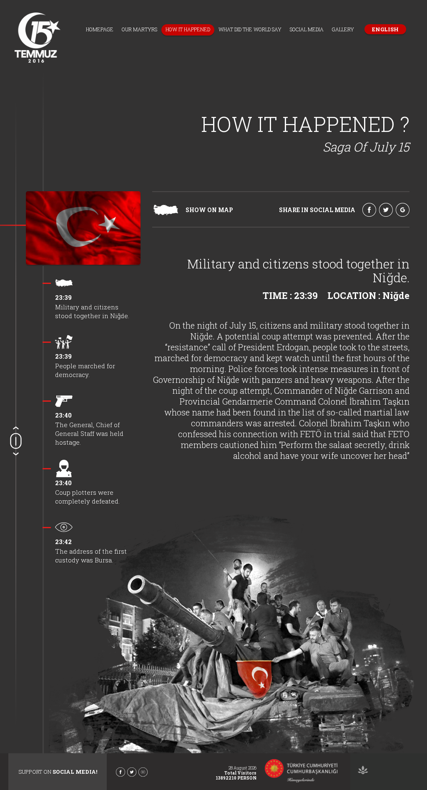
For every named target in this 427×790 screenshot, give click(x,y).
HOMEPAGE (99, 29)
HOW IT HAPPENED (188, 29)
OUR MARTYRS (139, 29)
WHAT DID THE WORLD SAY (250, 29)
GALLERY (343, 29)
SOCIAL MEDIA (307, 29)
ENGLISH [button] (385, 29)
